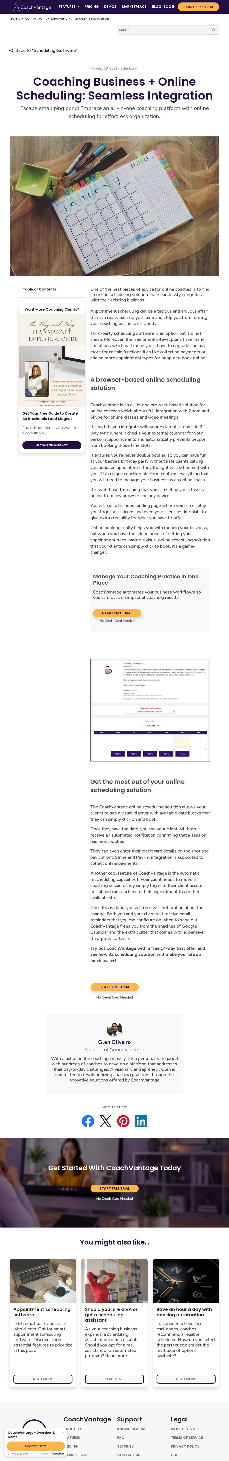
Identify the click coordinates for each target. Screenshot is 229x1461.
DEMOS (110, 6)
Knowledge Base (132, 1429)
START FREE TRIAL (198, 6)
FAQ (120, 1437)
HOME (13, 19)
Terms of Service (187, 1437)
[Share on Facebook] (91, 1121)
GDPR (176, 1455)
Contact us (128, 1455)
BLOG (156, 6)
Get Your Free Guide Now (52, 445)
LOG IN (170, 6)
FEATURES (72, 1437)
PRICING (92, 6)
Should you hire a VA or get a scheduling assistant (111, 1314)
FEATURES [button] (67, 6)
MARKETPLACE (134, 6)
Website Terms (184, 1429)
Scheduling (129, 68)
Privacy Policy (185, 1446)
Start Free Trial (117, 613)
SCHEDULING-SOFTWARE (48, 19)
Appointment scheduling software (42, 1312)
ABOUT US (72, 1429)
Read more (43, 1379)
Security (125, 1446)
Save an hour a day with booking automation (184, 1312)
